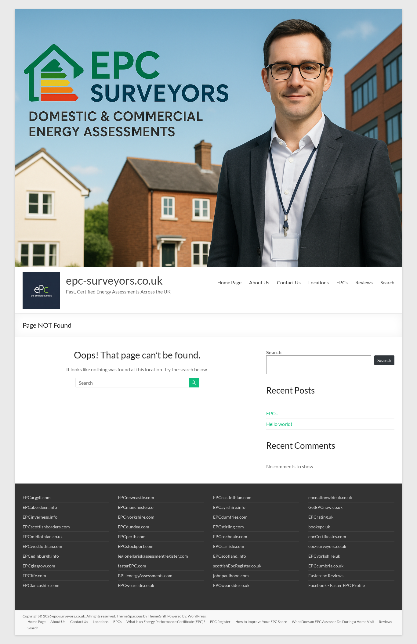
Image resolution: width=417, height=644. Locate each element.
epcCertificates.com (327, 536)
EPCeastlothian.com (232, 497)
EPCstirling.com (228, 526)
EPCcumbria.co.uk (325, 565)
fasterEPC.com (132, 565)
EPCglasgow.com (39, 565)
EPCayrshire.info (229, 507)
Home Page (229, 282)
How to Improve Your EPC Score (261, 621)
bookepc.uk (319, 526)
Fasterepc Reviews (325, 575)
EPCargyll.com (37, 497)
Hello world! (279, 424)
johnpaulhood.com (231, 575)
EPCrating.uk (320, 517)
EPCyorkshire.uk (324, 556)
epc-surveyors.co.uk (114, 280)
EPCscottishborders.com (46, 526)
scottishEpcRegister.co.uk (237, 565)
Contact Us (289, 282)
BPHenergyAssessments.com (145, 575)
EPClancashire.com (41, 585)
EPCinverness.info (40, 517)
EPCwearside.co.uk (136, 585)
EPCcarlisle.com (228, 546)
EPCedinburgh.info (41, 556)
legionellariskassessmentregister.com (153, 556)
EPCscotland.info (229, 556)
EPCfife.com (34, 575)
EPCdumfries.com (230, 517)
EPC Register (220, 621)
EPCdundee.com (133, 526)
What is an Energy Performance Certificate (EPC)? (165, 621)
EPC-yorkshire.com (136, 517)
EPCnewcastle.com (136, 497)
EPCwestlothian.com (42, 546)
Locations (318, 282)
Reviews (364, 282)
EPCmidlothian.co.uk (43, 536)
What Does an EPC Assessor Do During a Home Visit (333, 621)
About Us (259, 282)
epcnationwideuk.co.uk (330, 497)
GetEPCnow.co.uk (325, 507)
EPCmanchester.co (136, 507)
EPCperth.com (132, 536)
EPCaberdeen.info (40, 507)
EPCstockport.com (136, 546)
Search (387, 282)
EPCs (342, 282)
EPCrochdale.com (230, 536)
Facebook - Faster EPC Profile (336, 585)
